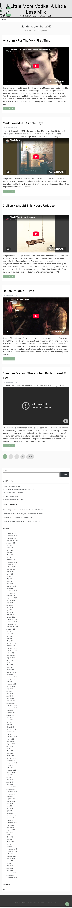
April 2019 (9, 667)
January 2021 (10, 617)
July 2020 (9, 631)
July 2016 (9, 746)
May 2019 (9, 665)
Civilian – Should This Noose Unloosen (29, 205)
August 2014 (10, 801)
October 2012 (10, 854)
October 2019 (10, 653)
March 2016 (10, 756)
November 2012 (11, 851)
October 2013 (10, 825)
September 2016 (11, 741)
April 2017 (9, 725)
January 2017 (10, 732)
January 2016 (10, 760)
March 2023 (10, 555)
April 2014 (9, 811)
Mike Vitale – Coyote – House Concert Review (27, 514)
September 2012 (11, 856)
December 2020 (11, 619)
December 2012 (11, 849)
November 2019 (11, 650)
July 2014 (9, 803)
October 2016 (10, 739)
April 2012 (9, 868)
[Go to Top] (67, 904)
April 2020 (9, 638)
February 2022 (11, 586)
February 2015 (11, 787)
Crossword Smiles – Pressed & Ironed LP (26, 521)
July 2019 (9, 660)
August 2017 (10, 715)
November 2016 (11, 736)
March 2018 (10, 698)
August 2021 (10, 600)
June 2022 (10, 576)
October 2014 (10, 796)
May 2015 (9, 779)
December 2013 (11, 820)
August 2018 (10, 686)
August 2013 (10, 830)
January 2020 (10, 646)
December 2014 (11, 791)
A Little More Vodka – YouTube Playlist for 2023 (18, 489)
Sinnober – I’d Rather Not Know (13, 499)
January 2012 (10, 875)
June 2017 (9, 720)
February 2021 (11, 615)
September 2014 (12, 799)
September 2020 (12, 626)
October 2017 (10, 710)
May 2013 (9, 837)
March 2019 (10, 670)
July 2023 (9, 545)
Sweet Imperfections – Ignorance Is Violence (29, 510)
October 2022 (11, 567)
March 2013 (10, 842)
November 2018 (11, 679)
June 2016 (9, 748)
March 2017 (10, 727)
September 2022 (12, 569)
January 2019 (10, 674)
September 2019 (11, 655)
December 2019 (11, 648)
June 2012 (9, 863)
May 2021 (9, 607)
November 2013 (11, 823)
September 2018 (11, 684)
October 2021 (10, 595)
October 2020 (11, 624)
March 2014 (10, 813)
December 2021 (11, 591)
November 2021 (11, 593)
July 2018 (9, 689)
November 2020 (11, 622)
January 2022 (10, 588)
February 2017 (11, 729)
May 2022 (9, 579)
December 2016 (11, 734)
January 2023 (11, 560)
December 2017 (11, 705)
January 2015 (10, 789)
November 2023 (11, 536)
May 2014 (9, 808)
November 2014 (11, 794)
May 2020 (9, 636)
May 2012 (9, 866)
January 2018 (10, 703)
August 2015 (10, 772)
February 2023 (11, 557)
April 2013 (9, 839)
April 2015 (9, 782)
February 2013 (11, 844)
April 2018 (9, 696)
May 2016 (9, 751)
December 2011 (11, 878)
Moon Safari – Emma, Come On (13, 493)
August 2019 (10, 658)
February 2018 (11, 701)
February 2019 (11, 672)
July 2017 (9, 717)
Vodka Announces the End (11, 486)
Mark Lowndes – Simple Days (23, 123)
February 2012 (11, 873)
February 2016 (11, 758)
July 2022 (9, 574)
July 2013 (9, 832)
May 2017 (9, 722)
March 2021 (10, 612)
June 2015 (9, 777)
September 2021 (11, 598)
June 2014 (9, 806)
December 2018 (11, 677)
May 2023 (9, 550)
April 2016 (9, 753)
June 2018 (9, 691)
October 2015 (10, 768)
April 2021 (9, 610)
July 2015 (9, 775)
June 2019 (9, 662)
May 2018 (9, 693)
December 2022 (11, 562)
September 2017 (11, 713)
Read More (9, 109)
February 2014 (11, 815)
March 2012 (10, 870)
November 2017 (11, 708)
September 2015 (11, 770)
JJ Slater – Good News (10, 496)
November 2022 (11, 564)
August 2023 (10, 543)
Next (30, 457)
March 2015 (10, 784)
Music (5, 889)
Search (5, 470)
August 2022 (10, 572)
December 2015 (11, 763)
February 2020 (11, 643)
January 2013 (10, 846)
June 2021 (9, 605)
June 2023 (10, 548)
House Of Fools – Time (18, 291)
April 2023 (9, 552)
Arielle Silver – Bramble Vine (23, 518)
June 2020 (10, 634)
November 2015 (11, 765)
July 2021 (9, 603)
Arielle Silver (7, 518)
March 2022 (10, 583)
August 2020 (10, 629)
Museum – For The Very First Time (26, 40)
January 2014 (10, 818)
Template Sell (52, 902)
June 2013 (9, 835)
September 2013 (12, 827)
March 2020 (10, 641)
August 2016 (10, 744)
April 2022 (9, 581)
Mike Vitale (6, 514)
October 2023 (11, 538)
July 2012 (9, 861)
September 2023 (12, 540)
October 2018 (10, 682)
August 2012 (10, 858)
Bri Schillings (7, 510)
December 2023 (11, 533)
